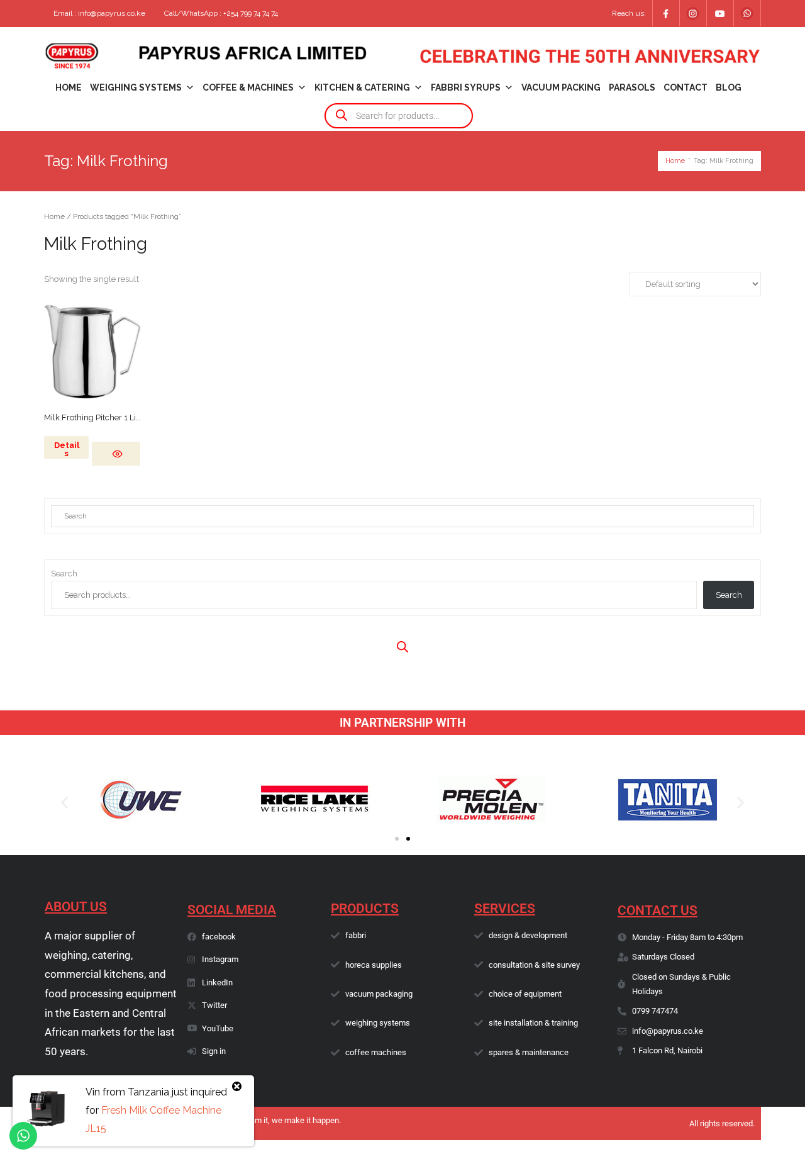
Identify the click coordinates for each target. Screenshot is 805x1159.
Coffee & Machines (248, 87)
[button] (64, 802)
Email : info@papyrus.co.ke (99, 13)
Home (68, 87)
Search (64, 573)
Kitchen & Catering (362, 87)
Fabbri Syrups (466, 87)
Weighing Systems (136, 87)
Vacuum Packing (561, 87)
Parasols (632, 87)
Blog (728, 87)
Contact (685, 87)
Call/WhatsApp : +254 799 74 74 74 (221, 13)
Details (66, 449)
